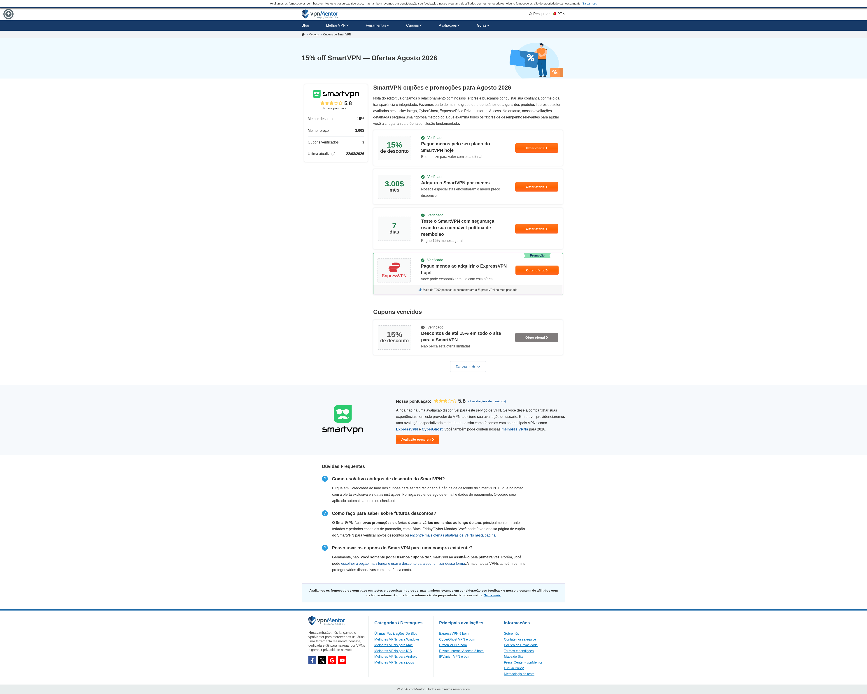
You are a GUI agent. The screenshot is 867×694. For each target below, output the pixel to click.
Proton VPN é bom (453, 645)
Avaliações (448, 25)
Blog (305, 25)
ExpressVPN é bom (454, 633)
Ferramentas (376, 25)
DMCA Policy (514, 668)
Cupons (412, 25)
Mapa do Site (513, 656)
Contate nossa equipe (520, 639)
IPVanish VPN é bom (454, 656)
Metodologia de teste (519, 674)
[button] (8, 14)
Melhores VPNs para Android (395, 656)
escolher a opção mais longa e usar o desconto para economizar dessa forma (403, 563)
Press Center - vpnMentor (523, 662)
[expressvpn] (468, 274)
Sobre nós (511, 633)
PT (560, 14)
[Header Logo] (320, 14)
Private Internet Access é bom (461, 651)
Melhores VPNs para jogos (394, 662)
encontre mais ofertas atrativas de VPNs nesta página (453, 535)
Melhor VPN (336, 25)
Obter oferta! (535, 148)
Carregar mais (465, 366)
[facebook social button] (312, 660)
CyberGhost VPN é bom (457, 639)
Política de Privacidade (521, 645)
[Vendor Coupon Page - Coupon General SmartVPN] (468, 148)
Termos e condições (519, 651)
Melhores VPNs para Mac (393, 645)
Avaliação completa (416, 439)
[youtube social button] (342, 660)
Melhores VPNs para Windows (397, 639)
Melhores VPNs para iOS (393, 651)
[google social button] (332, 660)
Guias (481, 25)
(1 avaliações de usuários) (487, 401)
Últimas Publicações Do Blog (395, 633)
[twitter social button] (322, 660)
